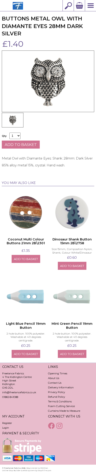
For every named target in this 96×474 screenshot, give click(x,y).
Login (5, 427)
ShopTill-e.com (44, 470)
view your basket (79, 5)
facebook (52, 425)
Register (7, 423)
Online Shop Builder (11, 470)
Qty (4, 136)
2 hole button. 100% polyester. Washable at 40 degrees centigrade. (25, 337)
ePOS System (29, 470)
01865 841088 (10, 397)
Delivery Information (61, 387)
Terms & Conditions (60, 401)
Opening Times (57, 373)
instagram (60, 425)
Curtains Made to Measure (64, 410)
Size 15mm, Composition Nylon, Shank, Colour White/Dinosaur (72, 250)
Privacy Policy (56, 392)
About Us (53, 378)
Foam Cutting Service (61, 406)
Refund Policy (56, 396)
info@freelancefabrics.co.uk (19, 392)
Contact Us (54, 382)
